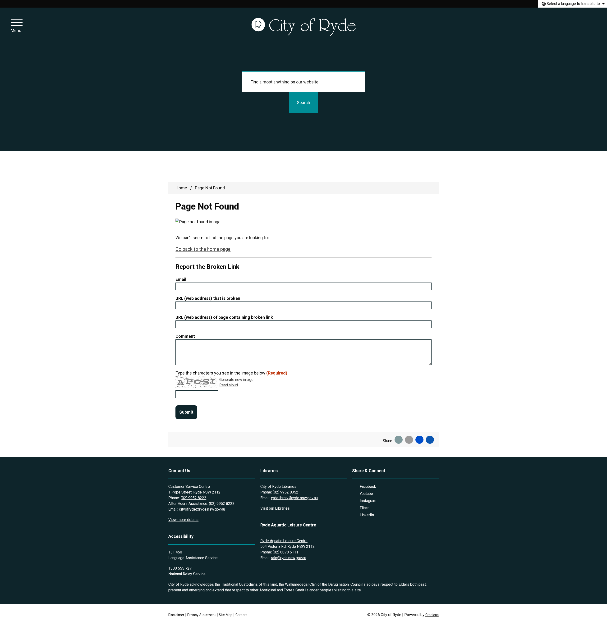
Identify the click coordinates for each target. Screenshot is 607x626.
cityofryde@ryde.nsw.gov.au (202, 509)
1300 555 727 (180, 568)
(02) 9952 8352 (285, 492)
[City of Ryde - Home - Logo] (303, 26)
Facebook (368, 486)
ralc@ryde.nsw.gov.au (288, 558)
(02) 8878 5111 (285, 552)
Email (180, 279)
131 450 (175, 552)
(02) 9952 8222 (193, 498)
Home (181, 187)
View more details (183, 519)
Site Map (225, 615)
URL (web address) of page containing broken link (224, 317)
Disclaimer (176, 615)
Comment (185, 336)
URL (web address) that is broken (207, 298)
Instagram (368, 500)
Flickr (364, 508)
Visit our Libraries (275, 508)
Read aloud (228, 385)
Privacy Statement (201, 615)
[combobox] (572, 4)
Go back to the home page (202, 249)
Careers (241, 615)
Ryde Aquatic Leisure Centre (284, 541)
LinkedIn (367, 515)
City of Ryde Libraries (278, 486)
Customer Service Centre (189, 486)
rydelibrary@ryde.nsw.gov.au (294, 498)
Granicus (432, 615)
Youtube (366, 493)
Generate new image (236, 379)
